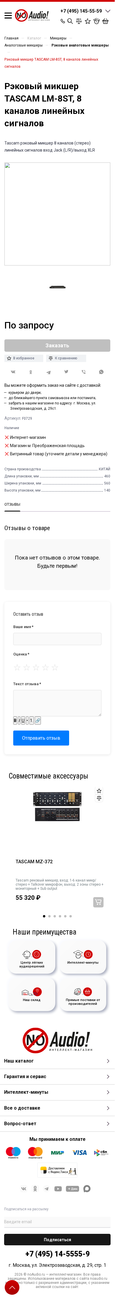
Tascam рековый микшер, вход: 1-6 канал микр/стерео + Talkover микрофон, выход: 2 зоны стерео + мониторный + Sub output (60, 884)
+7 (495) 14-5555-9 (57, 1254)
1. (31, 720)
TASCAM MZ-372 (34, 861)
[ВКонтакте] (13, 372)
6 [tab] (70, 916)
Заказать (98, 902)
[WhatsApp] (101, 372)
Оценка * (21, 654)
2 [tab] (49, 916)
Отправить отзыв (41, 738)
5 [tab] (65, 916)
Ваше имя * (23, 627)
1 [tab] (44, 916)
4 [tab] (60, 916)
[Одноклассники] (31, 372)
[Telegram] (48, 372)
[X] (66, 372)
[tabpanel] (57, 851)
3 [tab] (55, 916)
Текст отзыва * (27, 684)
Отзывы (12, 504)
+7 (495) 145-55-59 (81, 11)
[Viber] (84, 372)
